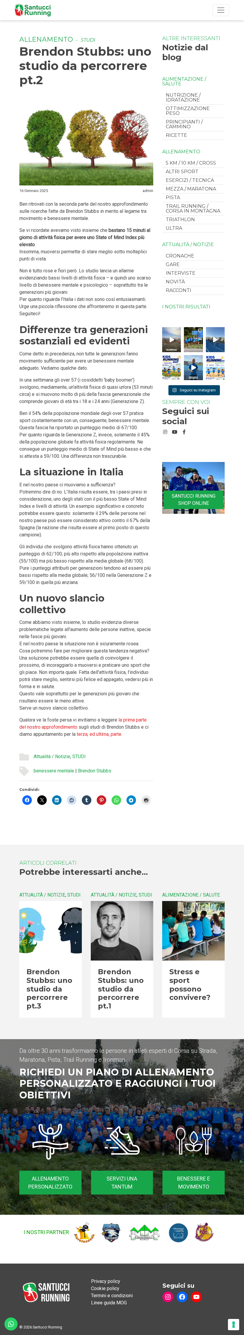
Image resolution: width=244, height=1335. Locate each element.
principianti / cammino (184, 124)
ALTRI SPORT (182, 171)
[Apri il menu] (220, 10)
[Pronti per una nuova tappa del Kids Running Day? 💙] (171, 367)
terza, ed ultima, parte (99, 734)
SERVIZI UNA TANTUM (122, 1182)
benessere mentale (54, 771)
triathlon (180, 219)
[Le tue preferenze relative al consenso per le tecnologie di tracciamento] (233, 1324)
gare (173, 264)
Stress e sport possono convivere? (189, 984)
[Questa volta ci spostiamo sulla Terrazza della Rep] (215, 367)
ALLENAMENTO (46, 39)
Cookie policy (105, 1288)
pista (173, 197)
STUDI (88, 40)
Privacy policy (105, 1281)
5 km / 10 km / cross (191, 163)
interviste (180, 273)
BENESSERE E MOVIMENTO (193, 1182)
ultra (174, 228)
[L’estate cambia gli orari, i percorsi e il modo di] (215, 339)
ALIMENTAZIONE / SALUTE (184, 81)
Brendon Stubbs (94, 771)
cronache (180, 256)
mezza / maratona (191, 189)
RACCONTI (178, 290)
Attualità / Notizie (52, 756)
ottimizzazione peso (188, 111)
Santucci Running (47, 1327)
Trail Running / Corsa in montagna (193, 208)
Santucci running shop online (193, 499)
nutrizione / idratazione (183, 97)
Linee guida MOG (109, 1303)
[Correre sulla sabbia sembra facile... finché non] (171, 339)
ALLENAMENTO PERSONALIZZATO (50, 1182)
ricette (176, 135)
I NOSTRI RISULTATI (186, 307)
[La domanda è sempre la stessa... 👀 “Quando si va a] (193, 339)
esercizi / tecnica (190, 180)
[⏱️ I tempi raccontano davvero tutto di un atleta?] (193, 367)
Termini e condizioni (112, 1295)
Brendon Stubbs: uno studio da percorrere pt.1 (121, 988)
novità (175, 282)
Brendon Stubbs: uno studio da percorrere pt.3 (49, 988)
